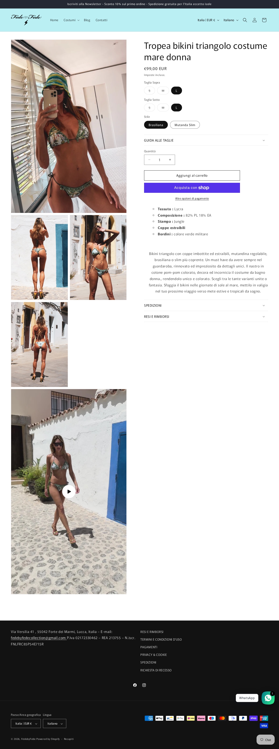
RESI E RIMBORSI (151, 631)
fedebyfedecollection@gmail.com (39, 637)
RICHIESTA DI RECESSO (156, 670)
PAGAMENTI (148, 647)
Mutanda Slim (185, 125)
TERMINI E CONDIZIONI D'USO (161, 639)
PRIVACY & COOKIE (153, 655)
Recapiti (69, 738)
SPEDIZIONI (148, 662)
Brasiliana (156, 125)
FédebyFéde (28, 739)
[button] (71, 19)
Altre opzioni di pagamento (192, 198)
